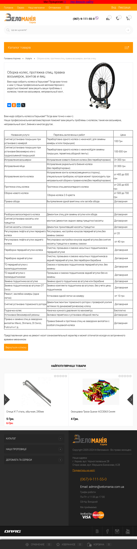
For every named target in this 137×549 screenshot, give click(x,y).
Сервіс (20, 7)
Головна (8, 7)
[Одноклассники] (14, 105)
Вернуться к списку (16, 347)
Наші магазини (36, 7)
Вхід (113, 7)
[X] (23, 105)
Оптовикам (55, 7)
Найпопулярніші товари (68, 366)
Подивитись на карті (84, 470)
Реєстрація (124, 7)
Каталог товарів (19, 47)
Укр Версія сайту (81, 1)
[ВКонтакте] (9, 105)
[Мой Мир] (19, 105)
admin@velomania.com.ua (106, 486)
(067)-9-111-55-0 (84, 19)
